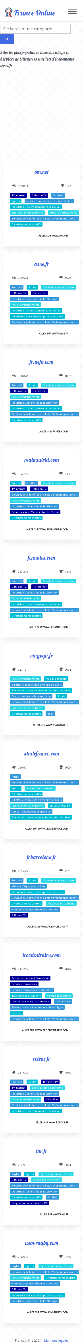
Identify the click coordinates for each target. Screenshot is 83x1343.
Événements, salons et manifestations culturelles (41, 690)
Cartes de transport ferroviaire (30, 978)
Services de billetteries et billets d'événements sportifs (44, 218)
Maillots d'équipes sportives (28, 886)
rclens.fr (41, 1058)
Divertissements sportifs (26, 224)
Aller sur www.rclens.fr (52, 1122)
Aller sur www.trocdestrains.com (45, 1030)
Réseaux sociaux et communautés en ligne (37, 1007)
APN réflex (52, 1099)
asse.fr (41, 264)
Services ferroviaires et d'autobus (32, 990)
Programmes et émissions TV (29, 1203)
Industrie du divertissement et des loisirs (36, 206)
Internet (16, 1013)
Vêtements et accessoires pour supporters (37, 316)
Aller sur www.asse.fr (53, 333)
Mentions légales (56, 1340)
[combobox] (35, 29)
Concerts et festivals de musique (31, 696)
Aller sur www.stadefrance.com (46, 828)
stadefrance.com (41, 753)
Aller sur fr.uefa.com (53, 431)
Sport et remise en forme (27, 212)
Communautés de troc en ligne (30, 1001)
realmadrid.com (41, 459)
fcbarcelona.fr (41, 857)
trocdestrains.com (42, 955)
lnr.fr (41, 1150)
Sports (16, 201)
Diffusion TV (39, 195)
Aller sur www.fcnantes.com (48, 627)
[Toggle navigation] (72, 11)
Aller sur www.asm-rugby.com (47, 1312)
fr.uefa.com (41, 361)
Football (58, 195)
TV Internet (18, 195)
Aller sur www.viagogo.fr (50, 725)
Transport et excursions (26, 995)
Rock (50, 713)
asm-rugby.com (41, 1242)
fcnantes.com (41, 557)
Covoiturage (63, 1001)
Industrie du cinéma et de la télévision (49, 201)
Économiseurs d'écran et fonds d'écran (35, 512)
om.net (42, 171)
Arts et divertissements (63, 212)
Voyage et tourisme (59, 995)
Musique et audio (56, 678)
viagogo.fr (41, 655)
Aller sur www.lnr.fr (54, 1214)
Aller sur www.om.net (53, 235)
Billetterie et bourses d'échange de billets (37, 684)
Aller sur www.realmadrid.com (47, 529)
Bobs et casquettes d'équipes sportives (35, 909)
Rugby (15, 776)
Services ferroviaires (24, 984)
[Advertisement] (41, 119)
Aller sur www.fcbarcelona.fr (47, 926)
